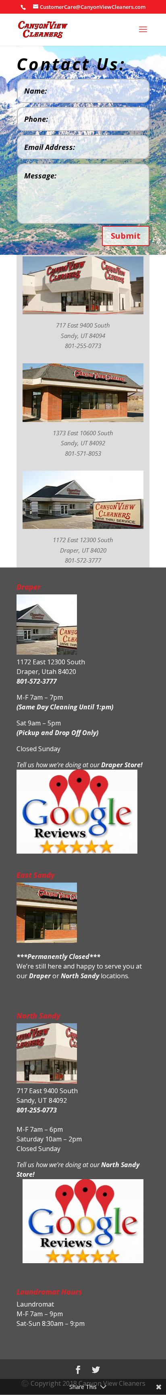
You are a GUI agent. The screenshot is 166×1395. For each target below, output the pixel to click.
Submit (126, 235)
